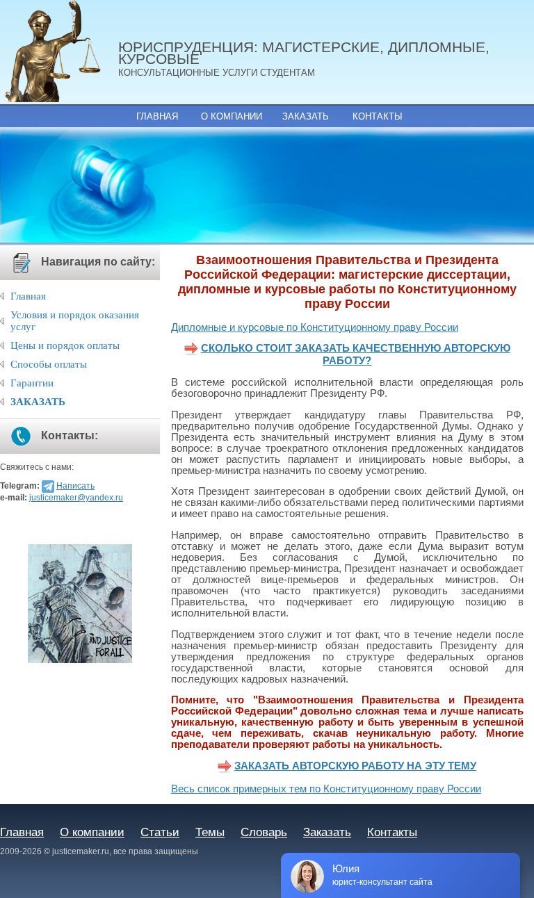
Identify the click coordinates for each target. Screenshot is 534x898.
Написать (75, 486)
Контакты (378, 116)
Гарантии (32, 383)
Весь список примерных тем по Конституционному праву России (326, 788)
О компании (231, 116)
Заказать (305, 116)
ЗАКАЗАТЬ (37, 401)
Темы (210, 832)
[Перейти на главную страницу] (59, 52)
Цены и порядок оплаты (65, 345)
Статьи (159, 832)
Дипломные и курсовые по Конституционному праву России (314, 327)
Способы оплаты (48, 364)
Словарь (264, 832)
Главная (157, 116)
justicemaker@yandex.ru (76, 498)
